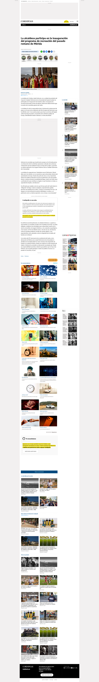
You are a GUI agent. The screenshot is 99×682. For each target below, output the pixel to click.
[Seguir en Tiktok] (73, 667)
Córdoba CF (51, 1)
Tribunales (43, 1)
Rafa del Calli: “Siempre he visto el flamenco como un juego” (65, 323)
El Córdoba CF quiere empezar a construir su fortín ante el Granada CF (48, 587)
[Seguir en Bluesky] (64, 667)
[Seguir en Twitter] (65, 667)
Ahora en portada (25, 554)
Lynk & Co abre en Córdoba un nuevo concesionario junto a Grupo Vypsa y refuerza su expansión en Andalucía (65, 241)
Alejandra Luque (24, 608)
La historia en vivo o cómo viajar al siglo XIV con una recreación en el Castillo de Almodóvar (29, 639)
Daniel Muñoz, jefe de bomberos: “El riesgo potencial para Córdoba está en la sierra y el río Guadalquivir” (65, 329)
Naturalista (29, 1)
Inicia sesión (72, 21)
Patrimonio (27, 256)
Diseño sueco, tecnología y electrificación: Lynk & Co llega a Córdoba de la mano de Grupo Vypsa (65, 254)
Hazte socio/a (66, 21)
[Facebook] (44, 52)
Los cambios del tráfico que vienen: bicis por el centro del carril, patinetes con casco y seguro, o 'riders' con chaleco (29, 657)
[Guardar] (54, 52)
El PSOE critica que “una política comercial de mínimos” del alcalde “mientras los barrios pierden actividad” (29, 530)
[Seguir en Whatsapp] (75, 667)
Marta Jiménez (42, 491)
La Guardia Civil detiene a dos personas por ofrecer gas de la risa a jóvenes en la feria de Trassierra (48, 530)
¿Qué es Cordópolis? (45, 679)
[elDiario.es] (29, 669)
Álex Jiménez (42, 589)
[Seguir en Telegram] (68, 667)
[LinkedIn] (52, 52)
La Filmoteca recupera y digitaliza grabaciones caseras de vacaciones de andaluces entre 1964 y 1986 (29, 508)
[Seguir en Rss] (76, 667)
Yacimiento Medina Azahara (34, 1)
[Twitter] (49, 52)
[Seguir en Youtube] (72, 667)
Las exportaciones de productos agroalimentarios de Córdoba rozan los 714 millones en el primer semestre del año (48, 548)
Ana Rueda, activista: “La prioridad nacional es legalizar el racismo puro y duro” (65, 336)
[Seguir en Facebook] (67, 667)
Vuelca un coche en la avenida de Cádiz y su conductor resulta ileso (48, 621)
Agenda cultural (47, 1)
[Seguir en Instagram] (70, 667)
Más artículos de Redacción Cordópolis (29, 513)
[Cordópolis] (29, 666)
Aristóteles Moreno (24, 571)
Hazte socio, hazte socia (30, 451)
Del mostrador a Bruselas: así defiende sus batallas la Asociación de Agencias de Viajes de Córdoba (65, 260)
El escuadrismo (43, 507)
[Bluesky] (46, 52)
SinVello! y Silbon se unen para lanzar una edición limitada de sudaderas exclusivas (65, 267)
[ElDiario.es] (73, 24)
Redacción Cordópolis (25, 92)
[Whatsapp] (41, 52)
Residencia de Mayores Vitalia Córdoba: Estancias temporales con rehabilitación (65, 247)
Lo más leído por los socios (27, 476)
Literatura (40, 1)
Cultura (24, 25)
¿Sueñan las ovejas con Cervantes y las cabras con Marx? (48, 489)
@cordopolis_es (25, 95)
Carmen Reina (23, 641)
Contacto (55, 679)
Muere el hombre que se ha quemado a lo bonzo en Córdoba (47, 603)
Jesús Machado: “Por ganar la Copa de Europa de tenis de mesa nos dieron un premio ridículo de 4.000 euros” (65, 342)
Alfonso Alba (23, 494)
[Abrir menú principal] (77, 21)
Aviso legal (51, 679)
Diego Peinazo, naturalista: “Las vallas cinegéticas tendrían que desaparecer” (28, 569)
